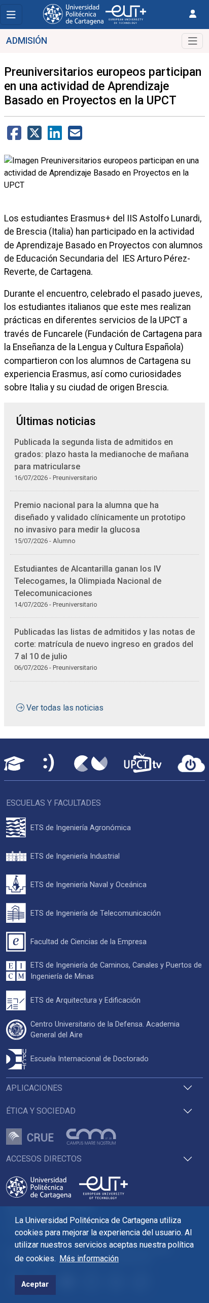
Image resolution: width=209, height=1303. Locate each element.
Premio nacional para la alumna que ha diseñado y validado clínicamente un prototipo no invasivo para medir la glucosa (100, 517)
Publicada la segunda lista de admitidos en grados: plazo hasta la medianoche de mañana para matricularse (101, 454)
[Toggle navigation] (11, 14)
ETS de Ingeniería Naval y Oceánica (88, 885)
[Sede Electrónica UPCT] (49, 764)
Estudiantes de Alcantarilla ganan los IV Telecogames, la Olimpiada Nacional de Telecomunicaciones (87, 581)
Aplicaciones (34, 1088)
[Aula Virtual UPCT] (14, 763)
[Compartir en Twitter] (34, 136)
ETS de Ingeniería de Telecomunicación (95, 913)
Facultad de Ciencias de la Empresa (88, 942)
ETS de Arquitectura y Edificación (85, 1000)
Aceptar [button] (35, 1284)
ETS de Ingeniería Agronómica (80, 828)
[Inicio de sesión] (192, 14)
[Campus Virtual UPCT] (91, 763)
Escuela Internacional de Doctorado (89, 1059)
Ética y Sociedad (41, 1111)
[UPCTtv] (142, 764)
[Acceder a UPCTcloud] (191, 763)
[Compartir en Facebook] (14, 136)
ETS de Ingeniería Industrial (75, 856)
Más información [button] (89, 1258)
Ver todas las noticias (64, 708)
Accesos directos (44, 1159)
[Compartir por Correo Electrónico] (75, 136)
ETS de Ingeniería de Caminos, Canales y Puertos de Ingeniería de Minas (116, 971)
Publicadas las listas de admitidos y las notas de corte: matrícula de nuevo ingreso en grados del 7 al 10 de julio (104, 644)
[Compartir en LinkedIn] (55, 136)
